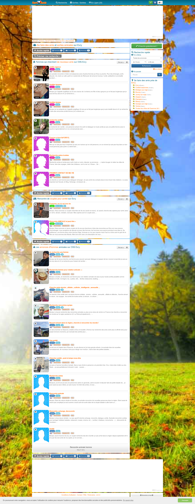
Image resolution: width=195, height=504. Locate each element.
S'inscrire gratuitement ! (147, 46)
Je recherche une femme (58, 252)
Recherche (62, 2)
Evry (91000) (70, 41)
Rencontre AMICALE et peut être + (62, 221)
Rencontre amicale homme (81, 448)
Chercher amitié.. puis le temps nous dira (65, 358)
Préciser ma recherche (47, 56)
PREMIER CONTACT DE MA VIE (61, 173)
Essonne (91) (60, 41)
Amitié (51, 429)
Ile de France (50, 41)
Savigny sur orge (141, 104)
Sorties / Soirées (79, 2)
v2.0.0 (98, 495)
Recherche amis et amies (59, 155)
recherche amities (56, 120)
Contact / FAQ (81, 495)
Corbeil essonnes (141, 87)
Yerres (137, 106)
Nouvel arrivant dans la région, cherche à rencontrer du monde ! (74, 323)
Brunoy (138, 92)
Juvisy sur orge (140, 94)
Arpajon (138, 97)
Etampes (138, 99)
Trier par (120, 62)
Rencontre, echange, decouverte (62, 411)
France (41, 41)
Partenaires (91, 495)
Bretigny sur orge (141, 90)
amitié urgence (55, 67)
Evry (72, 71)
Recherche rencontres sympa (60, 305)
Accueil (35, 41)
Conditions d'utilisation (69, 495)
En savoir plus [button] (128, 500)
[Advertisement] (97, 21)
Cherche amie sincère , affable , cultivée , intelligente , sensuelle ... (74, 287)
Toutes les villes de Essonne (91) (147, 108)
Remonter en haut (146, 495)
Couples (71, 50)
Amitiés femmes (55, 84)
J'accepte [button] (185, 500)
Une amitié (53, 340)
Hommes (84, 50)
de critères (158, 69)
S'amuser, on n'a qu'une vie (60, 203)
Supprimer (158, 37)
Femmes (58, 50)
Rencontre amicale (56, 393)
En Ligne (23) (96, 2)
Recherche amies (56, 376)
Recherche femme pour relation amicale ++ (65, 270)
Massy (137, 101)
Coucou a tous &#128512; (59, 137)
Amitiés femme (55, 102)
